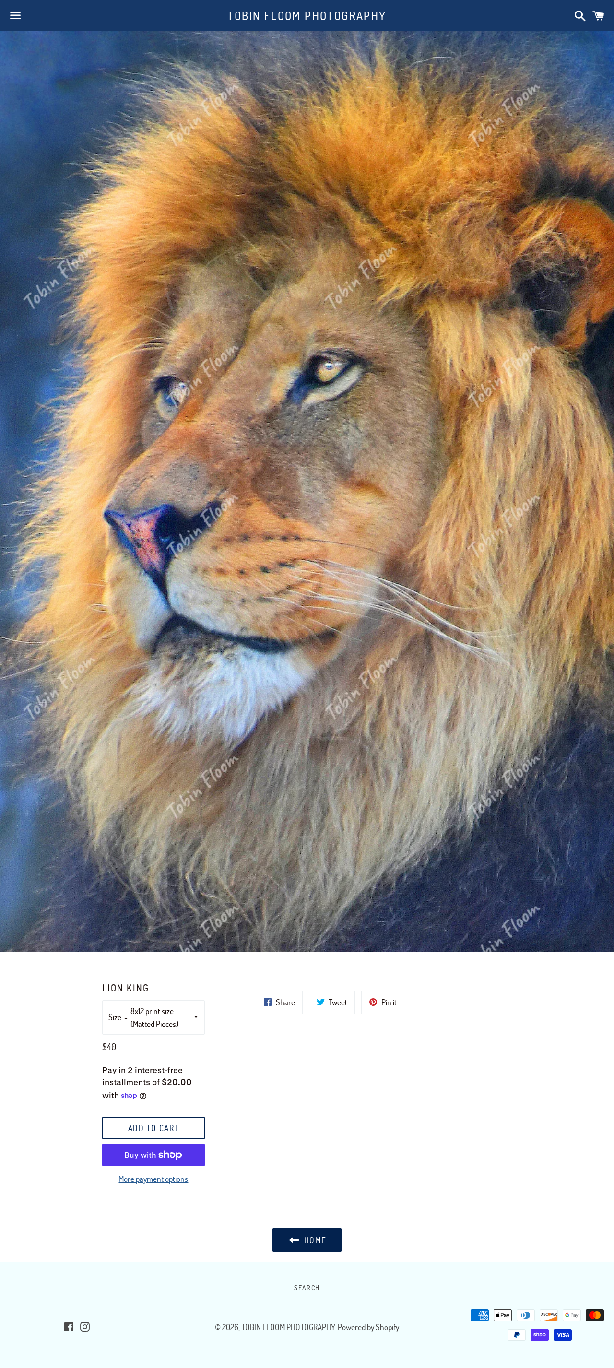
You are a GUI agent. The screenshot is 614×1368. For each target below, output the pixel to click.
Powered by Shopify (368, 1327)
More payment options (153, 1178)
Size (114, 1017)
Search (306, 1287)
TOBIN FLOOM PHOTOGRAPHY (306, 15)
